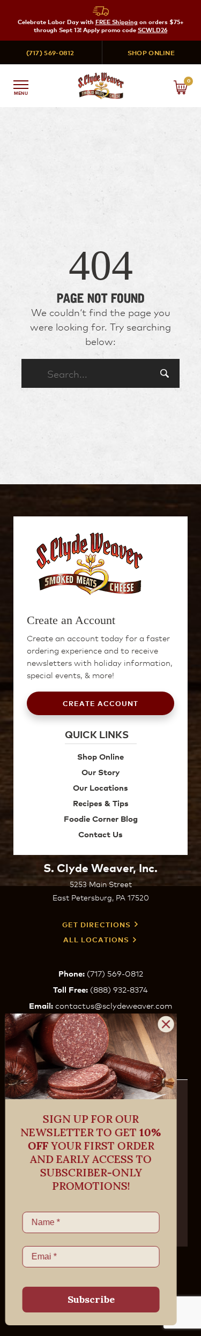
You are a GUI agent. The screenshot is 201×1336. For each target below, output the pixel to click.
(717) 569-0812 (50, 52)
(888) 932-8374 (119, 989)
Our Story (100, 771)
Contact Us (100, 833)
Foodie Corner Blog (101, 818)
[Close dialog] (171, 1024)
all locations (96, 939)
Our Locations (100, 787)
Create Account (100, 703)
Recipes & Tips (101, 802)
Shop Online (151, 52)
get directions (96, 924)
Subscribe (96, 1299)
